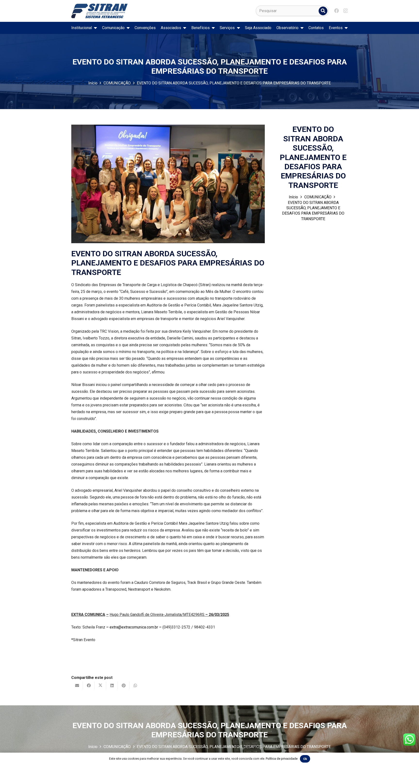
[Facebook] (336, 10)
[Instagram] (345, 10)
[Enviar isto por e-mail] (77, 685)
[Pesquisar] (323, 11)
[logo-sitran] (99, 11)
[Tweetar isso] (100, 685)
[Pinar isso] (123, 685)
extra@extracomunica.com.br (134, 627)
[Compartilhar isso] (89, 685)
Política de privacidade (282, 758)
